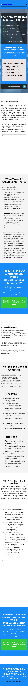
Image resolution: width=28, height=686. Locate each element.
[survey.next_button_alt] (24, 86)
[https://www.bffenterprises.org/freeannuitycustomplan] (14, 579)
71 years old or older (13, 75)
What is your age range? (13, 63)
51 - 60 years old (11, 69)
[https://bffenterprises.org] (7, 4)
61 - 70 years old (11, 72)
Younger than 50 (11, 66)
